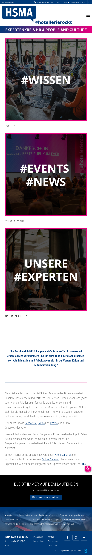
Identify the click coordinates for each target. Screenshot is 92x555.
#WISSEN (10, 126)
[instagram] (75, 537)
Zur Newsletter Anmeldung (47, 497)
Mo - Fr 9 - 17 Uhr (62, 2)
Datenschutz (38, 541)
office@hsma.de (9, 2)
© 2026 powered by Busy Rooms (69, 550)
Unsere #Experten (16, 316)
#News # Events (15, 221)
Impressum (38, 537)
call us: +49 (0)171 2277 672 (45, 2)
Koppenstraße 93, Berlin (77, 2)
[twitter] (84, 537)
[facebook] (67, 537)
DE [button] (89, 2)
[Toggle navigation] (88, 15)
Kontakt (51, 537)
